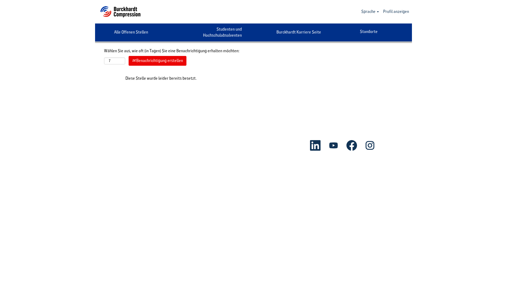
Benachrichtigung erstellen (159, 60)
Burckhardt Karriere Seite (298, 32)
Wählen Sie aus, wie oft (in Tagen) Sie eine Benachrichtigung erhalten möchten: (171, 50)
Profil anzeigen (396, 11)
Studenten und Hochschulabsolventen (222, 32)
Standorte (369, 31)
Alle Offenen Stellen (131, 32)
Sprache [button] (368, 11)
